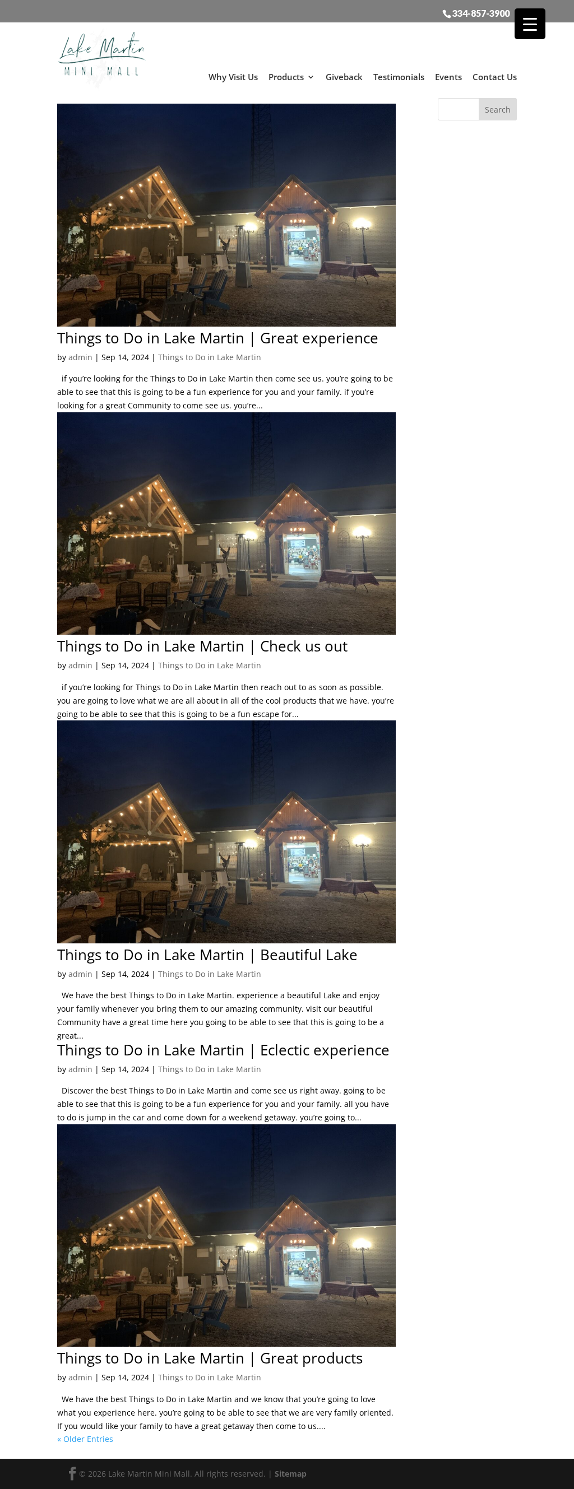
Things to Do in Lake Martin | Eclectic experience (223, 1050)
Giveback (344, 77)
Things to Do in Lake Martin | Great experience (217, 338)
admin (80, 357)
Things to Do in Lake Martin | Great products (210, 1358)
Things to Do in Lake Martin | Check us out (202, 646)
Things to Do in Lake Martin (209, 357)
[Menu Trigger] (530, 23)
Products (286, 77)
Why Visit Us (233, 77)
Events (448, 77)
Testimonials (398, 77)
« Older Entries (85, 1439)
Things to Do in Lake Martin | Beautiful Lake (207, 954)
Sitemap (291, 1473)
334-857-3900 (481, 12)
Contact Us (495, 77)
